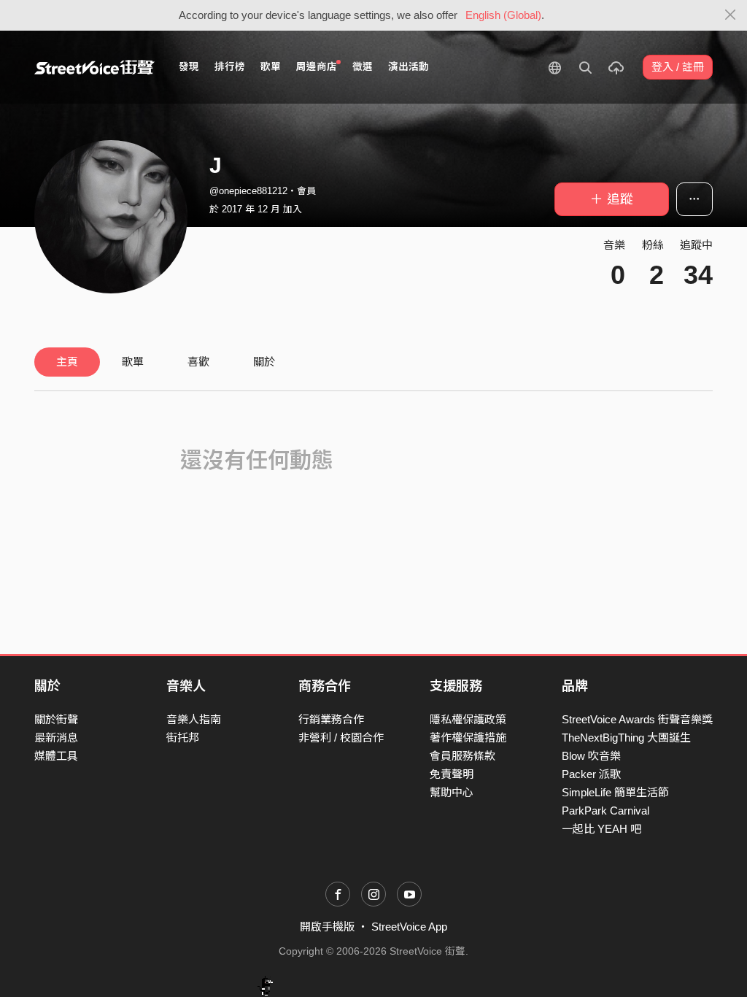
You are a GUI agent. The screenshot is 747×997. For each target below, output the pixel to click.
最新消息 (56, 737)
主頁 (67, 361)
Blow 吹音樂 (591, 756)
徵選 (362, 66)
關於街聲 (56, 719)
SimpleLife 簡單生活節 (615, 792)
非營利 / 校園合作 (341, 737)
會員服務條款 (462, 756)
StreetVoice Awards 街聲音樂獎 (637, 719)
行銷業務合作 (331, 719)
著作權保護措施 (468, 737)
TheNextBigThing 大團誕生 (626, 737)
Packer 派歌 (591, 774)
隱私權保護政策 (468, 719)
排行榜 (229, 66)
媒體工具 (56, 756)
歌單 (270, 66)
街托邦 (182, 737)
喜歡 (198, 361)
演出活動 (408, 66)
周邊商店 (316, 66)
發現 (189, 66)
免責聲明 (451, 774)
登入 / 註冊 (677, 67)
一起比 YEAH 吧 (601, 829)
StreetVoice (94, 67)
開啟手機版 (327, 926)
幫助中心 (451, 792)
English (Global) (503, 15)
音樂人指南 (193, 719)
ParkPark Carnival (605, 810)
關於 (264, 361)
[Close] (730, 15)
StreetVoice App (409, 926)
